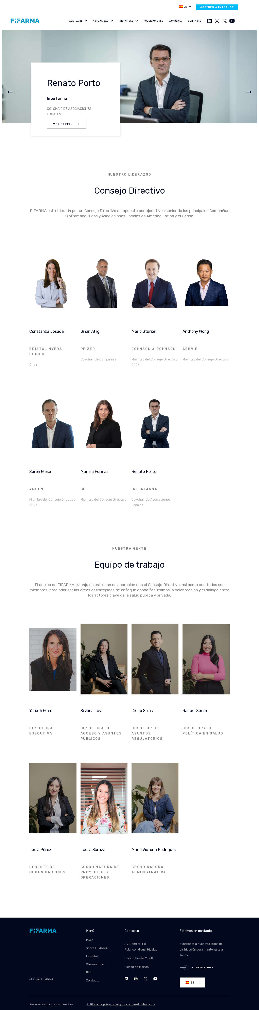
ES (192, 983)
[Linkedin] (209, 20)
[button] (249, 92)
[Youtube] (232, 20)
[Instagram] (217, 20)
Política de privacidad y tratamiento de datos (120, 1004)
